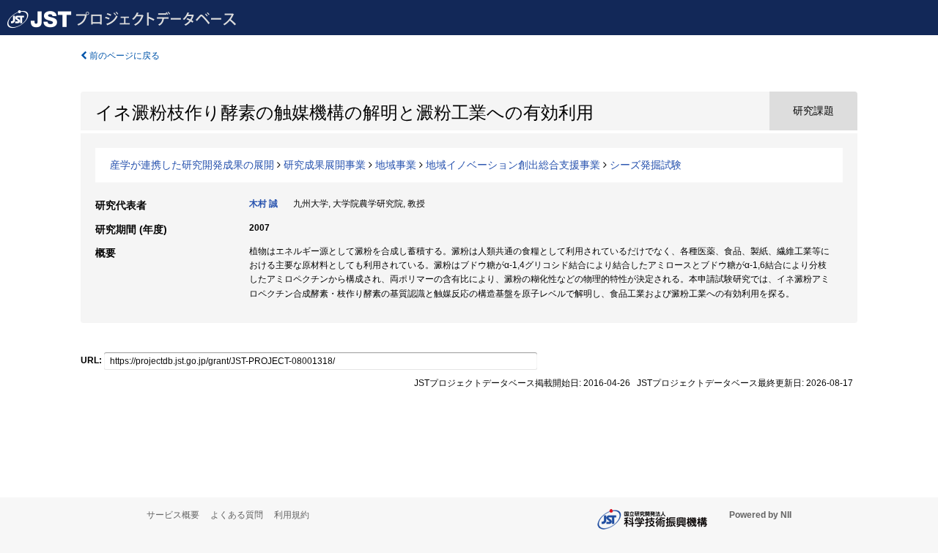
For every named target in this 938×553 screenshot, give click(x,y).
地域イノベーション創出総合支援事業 (513, 165)
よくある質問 (236, 515)
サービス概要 (173, 515)
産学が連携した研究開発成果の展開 (192, 165)
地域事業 (395, 165)
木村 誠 (263, 203)
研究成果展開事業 (325, 165)
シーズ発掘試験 (646, 165)
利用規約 (291, 515)
